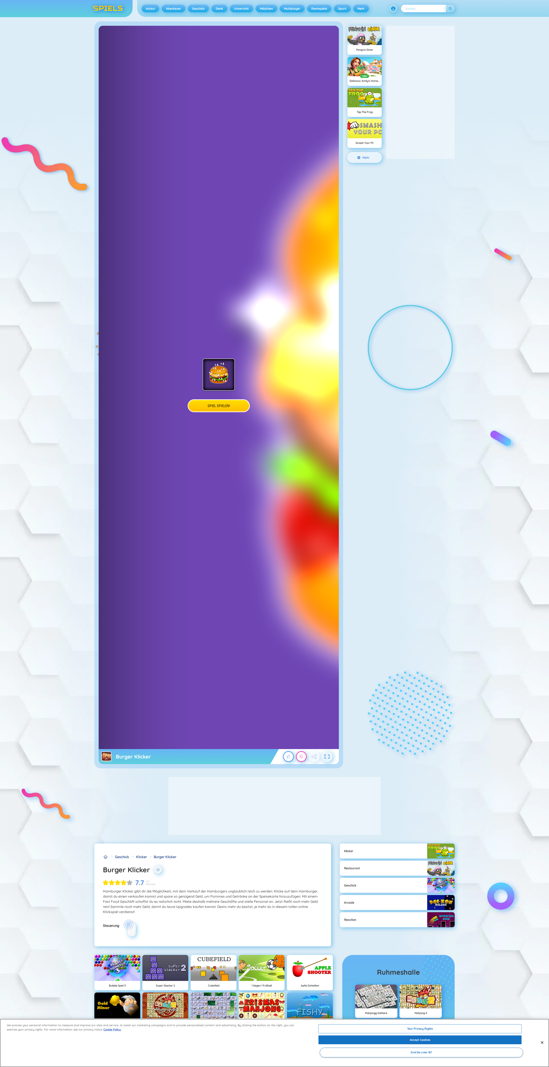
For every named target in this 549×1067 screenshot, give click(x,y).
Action (150, 9)
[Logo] (108, 8)
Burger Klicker (165, 857)
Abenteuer (173, 9)
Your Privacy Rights (420, 1028)
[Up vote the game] (288, 756)
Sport (342, 9)
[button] (393, 8)
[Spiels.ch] (105, 856)
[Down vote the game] (301, 756)
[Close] (542, 1042)
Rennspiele (319, 9)
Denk (219, 9)
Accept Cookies (420, 1039)
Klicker (141, 857)
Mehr (361, 9)
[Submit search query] (450, 8)
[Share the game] (314, 756)
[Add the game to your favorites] (158, 870)
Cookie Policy (112, 1029)
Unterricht (241, 9)
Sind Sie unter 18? (421, 1052)
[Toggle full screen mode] (327, 756)
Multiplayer (292, 9)
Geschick (198, 9)
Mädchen (266, 9)
